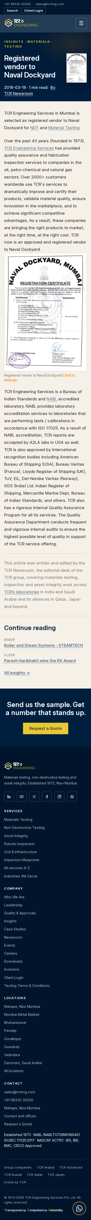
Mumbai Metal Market (21, 1014)
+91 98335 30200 (17, 4)
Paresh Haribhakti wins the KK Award (40, 660)
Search (12, 10)
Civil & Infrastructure (20, 852)
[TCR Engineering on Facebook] (47, 796)
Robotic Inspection (19, 844)
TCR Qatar (35, 1175)
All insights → (17, 672)
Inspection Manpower (22, 860)
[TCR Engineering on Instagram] (59, 796)
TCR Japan (56, 1175)
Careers (10, 953)
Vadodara (12, 1055)
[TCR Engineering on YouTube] (21, 796)
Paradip (10, 1030)
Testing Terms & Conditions (27, 986)
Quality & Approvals (20, 913)
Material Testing (64, 127)
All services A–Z (17, 868)
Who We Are (14, 897)
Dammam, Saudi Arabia (23, 1063)
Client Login (33, 10)
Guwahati (11, 1047)
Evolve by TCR (15, 1182)
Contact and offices (20, 1116)
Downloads (13, 961)
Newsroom (13, 937)
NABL (52, 398)
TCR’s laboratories (21, 591)
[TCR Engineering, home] (21, 23)
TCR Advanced (70, 1167)
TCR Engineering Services (29, 148)
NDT (34, 127)
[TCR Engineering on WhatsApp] (72, 796)
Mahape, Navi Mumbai (22, 1006)
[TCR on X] (34, 796)
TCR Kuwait (13, 1175)
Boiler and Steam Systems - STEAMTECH (43, 645)
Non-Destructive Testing (24, 827)
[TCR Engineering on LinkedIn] (9, 796)
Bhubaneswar (15, 1022)
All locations (14, 1071)
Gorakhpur (12, 1039)
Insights (10, 921)
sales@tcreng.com (49, 4)
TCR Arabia (45, 1167)
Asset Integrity (16, 836)
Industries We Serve (20, 876)
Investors (11, 969)
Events (9, 945)
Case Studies (15, 929)
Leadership (13, 905)
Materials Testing (18, 819)
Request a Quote (45, 728)
